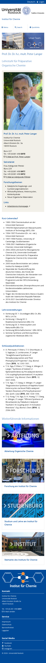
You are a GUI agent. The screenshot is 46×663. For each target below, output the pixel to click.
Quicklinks (35, 27)
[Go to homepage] (23, 10)
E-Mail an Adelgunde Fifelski (18, 177)
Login (41, 2)
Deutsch (31, 2)
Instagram (8, 648)
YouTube (7, 646)
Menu (6, 27)
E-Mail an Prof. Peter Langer (18, 157)
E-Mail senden (9, 611)
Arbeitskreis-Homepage (17, 206)
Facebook (8, 643)
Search (19, 27)
